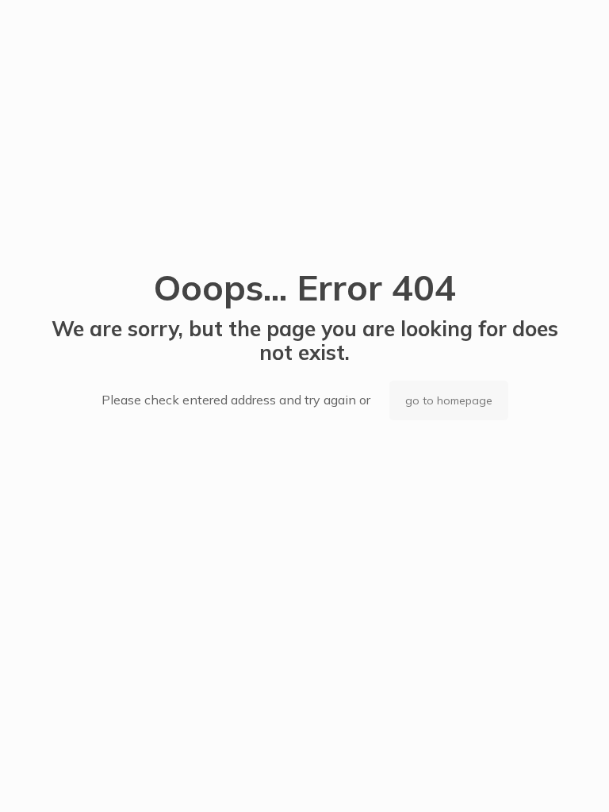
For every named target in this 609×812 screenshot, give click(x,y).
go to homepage (448, 400)
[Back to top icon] (533, 779)
